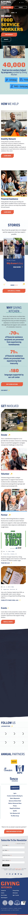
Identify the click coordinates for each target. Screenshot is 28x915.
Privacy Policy (18, 868)
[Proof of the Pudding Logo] (5, 808)
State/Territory (7, 855)
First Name (5, 845)
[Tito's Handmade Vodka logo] (21, 808)
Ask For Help (7, 7)
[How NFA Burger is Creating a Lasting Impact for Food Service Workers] (14, 248)
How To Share (4, 895)
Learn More (7, 156)
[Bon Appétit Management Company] (5, 796)
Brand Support (4, 897)
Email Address (6, 860)
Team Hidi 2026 (5, 563)
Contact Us (3, 890)
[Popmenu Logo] (21, 796)
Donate (21, 7)
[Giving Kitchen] (6, 2)
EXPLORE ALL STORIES (14, 291)
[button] (23, 2)
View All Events (8, 622)
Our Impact (4, 390)
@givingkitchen (5, 726)
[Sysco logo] (14, 779)
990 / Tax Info (16, 895)
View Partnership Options (14, 831)
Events (4, 608)
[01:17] (14, 57)
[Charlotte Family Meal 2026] (13, 583)
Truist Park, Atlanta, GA (10, 554)
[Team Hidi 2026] (13, 548)
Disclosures (15, 893)
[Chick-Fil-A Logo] (8, 770)
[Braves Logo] (13, 796)
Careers (2, 893)
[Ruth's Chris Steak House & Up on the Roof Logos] (13, 808)
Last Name (5, 850)
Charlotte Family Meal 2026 (9, 600)
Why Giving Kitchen (12, 384)
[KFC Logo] (20, 769)
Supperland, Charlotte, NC (10, 589)
